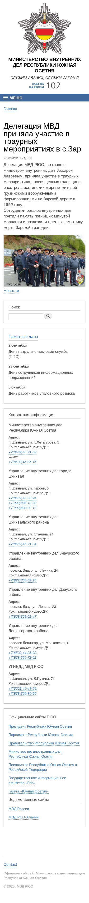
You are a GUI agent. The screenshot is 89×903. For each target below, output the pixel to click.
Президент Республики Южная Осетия (40, 726)
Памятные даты (23, 336)
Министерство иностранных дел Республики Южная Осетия (35, 753)
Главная (10, 108)
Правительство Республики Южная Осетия (44, 742)
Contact (10, 864)
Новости (11, 290)
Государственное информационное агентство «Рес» (37, 780)
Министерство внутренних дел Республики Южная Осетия (44, 65)
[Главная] (44, 52)
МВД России (19, 808)
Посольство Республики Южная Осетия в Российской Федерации (43, 767)
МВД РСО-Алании (23, 816)
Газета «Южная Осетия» (29, 790)
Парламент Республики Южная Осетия (41, 734)
